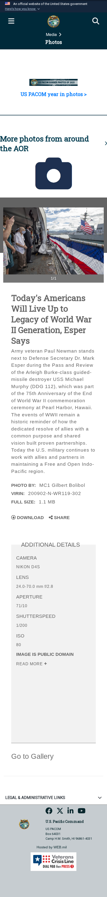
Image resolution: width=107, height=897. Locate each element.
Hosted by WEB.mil (52, 847)
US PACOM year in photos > (53, 94)
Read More (30, 664)
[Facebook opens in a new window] (49, 812)
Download (30, 517)
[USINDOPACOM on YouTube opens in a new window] (82, 812)
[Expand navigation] (11, 21)
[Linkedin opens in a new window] (70, 812)
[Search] (96, 21)
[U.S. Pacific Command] (24, 824)
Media (52, 34)
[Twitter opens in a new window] (59, 812)
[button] (23, 8)
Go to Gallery (32, 756)
